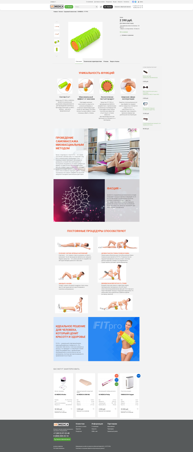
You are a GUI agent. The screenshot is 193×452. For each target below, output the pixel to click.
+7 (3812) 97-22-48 (137, 6)
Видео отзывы (114, 61)
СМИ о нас (94, 431)
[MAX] (133, 2)
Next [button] (56, 56)
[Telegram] (135, 2)
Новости (120, 1)
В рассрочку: (60, 411)
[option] (57, 26)
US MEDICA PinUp (104, 394)
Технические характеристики (93, 61)
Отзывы (105, 61)
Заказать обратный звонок (123, 6)
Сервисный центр (112, 431)
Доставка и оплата (99, 1)
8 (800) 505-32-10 (138, 7)
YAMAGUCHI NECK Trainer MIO (151, 93)
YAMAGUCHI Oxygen (127, 394)
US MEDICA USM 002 (83, 394)
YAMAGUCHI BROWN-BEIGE (150, 76)
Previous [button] (57, 22)
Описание (79, 61)
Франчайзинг (111, 426)
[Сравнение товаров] (101, 6)
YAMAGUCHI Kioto (152, 124)
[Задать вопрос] (71, 408)
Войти (141, 1)
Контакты (126, 1)
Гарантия (78, 429)
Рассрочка (109, 1)
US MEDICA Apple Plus (149, 108)
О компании (89, 1)
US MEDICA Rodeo (60, 394)
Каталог (70, 6)
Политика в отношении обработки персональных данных (90, 448)
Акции (114, 1)
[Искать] (96, 6)
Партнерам (110, 429)
